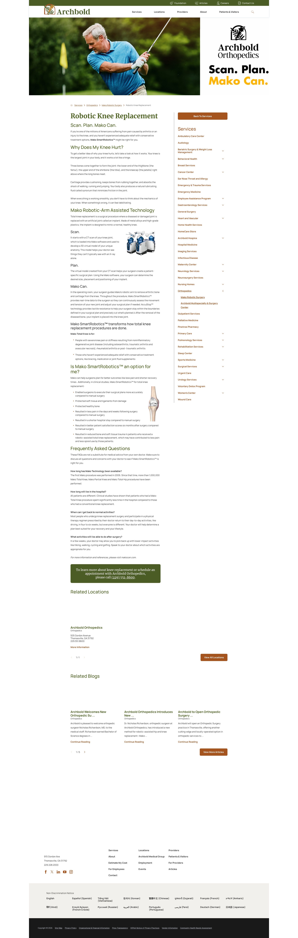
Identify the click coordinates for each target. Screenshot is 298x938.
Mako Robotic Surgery (112, 105)
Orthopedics (92, 105)
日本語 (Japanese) (236, 907)
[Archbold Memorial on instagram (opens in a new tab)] (71, 872)
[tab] (223, 150)
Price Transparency (120, 928)
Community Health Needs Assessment (196, 928)
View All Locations (214, 657)
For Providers (176, 862)
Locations (159, 11)
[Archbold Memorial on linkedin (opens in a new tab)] (58, 872)
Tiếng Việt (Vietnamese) (105, 899)
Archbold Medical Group (152, 856)
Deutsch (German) (210, 907)
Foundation (180, 3)
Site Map (58, 928)
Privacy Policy (70, 928)
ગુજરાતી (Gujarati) (184, 898)
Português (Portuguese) (156, 908)
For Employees (116, 869)
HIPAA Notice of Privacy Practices (144, 928)
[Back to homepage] (72, 105)
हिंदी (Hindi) (52, 907)
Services (137, 11)
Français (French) (209, 898)
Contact (112, 875)
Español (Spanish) (82, 898)
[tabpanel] (202, 302)
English (50, 898)
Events (142, 869)
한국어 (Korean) (131, 898)
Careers (225, 3)
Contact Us (248, 3)
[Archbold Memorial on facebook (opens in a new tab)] (45, 872)
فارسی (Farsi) (182, 907)
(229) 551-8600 (123, 577)
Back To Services (203, 116)
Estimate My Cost (117, 862)
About (203, 11)
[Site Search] (252, 11)
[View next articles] (85, 752)
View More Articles (213, 752)
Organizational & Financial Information (94, 928)
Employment (145, 862)
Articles (203, 3)
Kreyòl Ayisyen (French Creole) (81, 908)
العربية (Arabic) (131, 907)
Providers (182, 11)
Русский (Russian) (108, 907)
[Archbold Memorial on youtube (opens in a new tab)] (64, 872)
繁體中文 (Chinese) (159, 898)
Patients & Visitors (229, 11)
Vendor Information (170, 928)
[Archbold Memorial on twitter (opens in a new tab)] (52, 872)
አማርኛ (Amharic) (235, 898)
